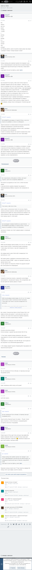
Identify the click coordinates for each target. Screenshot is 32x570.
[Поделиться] (29, 20)
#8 (30, 242)
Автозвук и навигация (13, 483)
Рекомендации (5, 164)
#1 (30, 20)
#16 (30, 433)
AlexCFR (8, 495)
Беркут (6, 500)
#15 (30, 408)
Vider (6, 492)
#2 (30, 61)
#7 (30, 200)
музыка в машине (9, 490)
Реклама (3, 356)
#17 (30, 451)
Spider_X (7, 517)
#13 (30, 383)
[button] (2, 1)
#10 (30, 292)
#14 (30, 396)
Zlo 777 (7, 487)
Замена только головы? (11, 482)
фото (21, 70)
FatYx (6, 483)
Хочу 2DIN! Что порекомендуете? (13, 499)
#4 (30, 114)
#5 (30, 144)
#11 (30, 328)
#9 (30, 276)
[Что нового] (27, 2)
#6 (30, 175)
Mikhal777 (4, 8)
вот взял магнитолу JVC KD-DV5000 (13, 507)
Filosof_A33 (8, 503)
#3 (30, 80)
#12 (30, 369)
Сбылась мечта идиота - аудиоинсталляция (16, 515)
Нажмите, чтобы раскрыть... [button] (16, 307)
